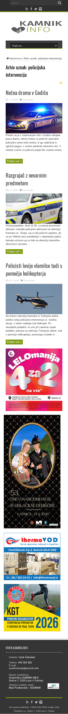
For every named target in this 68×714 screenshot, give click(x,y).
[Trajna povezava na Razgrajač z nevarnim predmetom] (34, 223)
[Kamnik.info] (34, 31)
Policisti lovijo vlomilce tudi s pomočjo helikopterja (34, 269)
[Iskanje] (59, 3)
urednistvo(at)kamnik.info (24, 668)
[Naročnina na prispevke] (60, 82)
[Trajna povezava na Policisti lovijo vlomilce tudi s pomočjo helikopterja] (34, 313)
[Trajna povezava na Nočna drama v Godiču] (34, 132)
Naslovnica (15, 58)
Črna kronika (27, 100)
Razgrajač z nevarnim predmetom (26, 179)
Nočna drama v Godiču (27, 92)
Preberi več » (14, 161)
